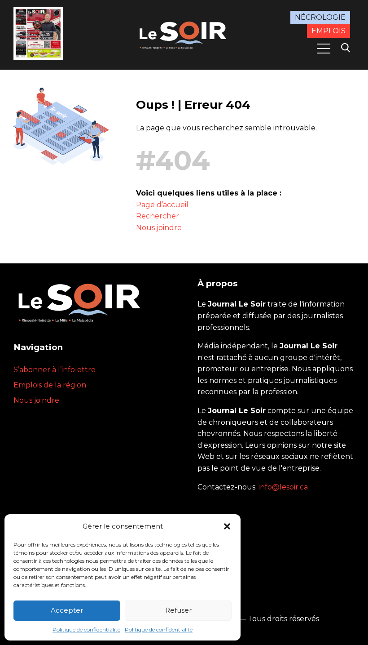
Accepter (67, 610)
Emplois (328, 31)
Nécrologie (320, 17)
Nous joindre (159, 227)
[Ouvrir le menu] (323, 48)
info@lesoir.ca (283, 487)
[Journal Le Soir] (184, 34)
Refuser (178, 610)
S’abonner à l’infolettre (54, 369)
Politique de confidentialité (86, 629)
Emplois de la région (49, 385)
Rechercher (157, 216)
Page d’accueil (162, 204)
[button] (227, 526)
